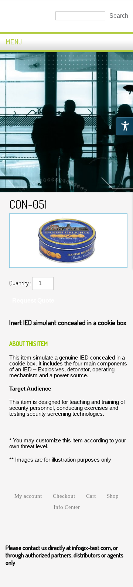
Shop (113, 496)
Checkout (64, 496)
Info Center (67, 507)
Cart (91, 496)
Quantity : (20, 283)
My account (28, 496)
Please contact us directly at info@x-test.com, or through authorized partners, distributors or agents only (64, 555)
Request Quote (33, 300)
